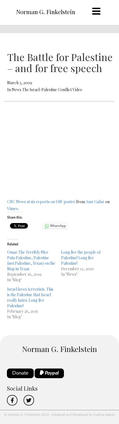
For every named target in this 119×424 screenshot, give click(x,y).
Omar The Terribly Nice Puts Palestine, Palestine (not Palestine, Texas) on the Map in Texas (31, 260)
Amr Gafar (95, 201)
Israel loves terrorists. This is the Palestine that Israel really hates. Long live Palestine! (30, 297)
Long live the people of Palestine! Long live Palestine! (80, 258)
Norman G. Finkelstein (45, 11)
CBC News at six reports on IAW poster (41, 201)
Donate (20, 373)
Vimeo (12, 208)
